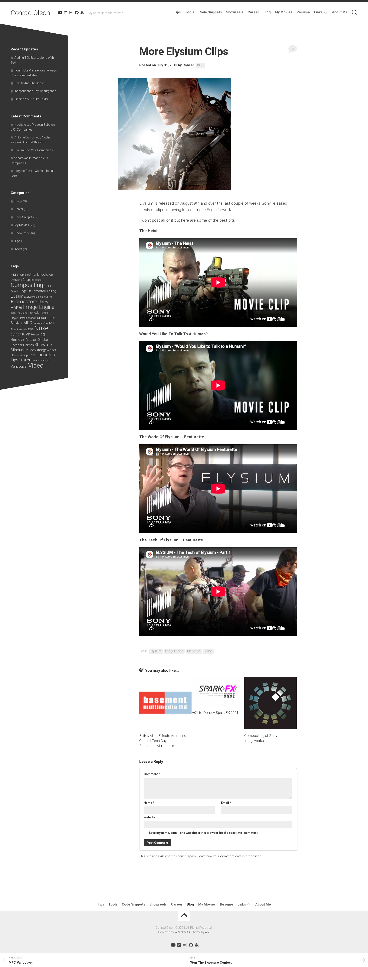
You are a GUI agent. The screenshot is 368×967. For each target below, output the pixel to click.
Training (35, 360)
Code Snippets (210, 12)
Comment (152, 774)
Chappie (28, 280)
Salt (35, 339)
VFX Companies (21, 129)
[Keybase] (82, 12)
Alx (207, 932)
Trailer (24, 360)
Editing (51, 291)
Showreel (43, 344)
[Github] (77, 12)
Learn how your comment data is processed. (229, 856)
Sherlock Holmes (22, 345)
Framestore (24, 301)
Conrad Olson (30, 13)
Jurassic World (26, 318)
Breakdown (16, 280)
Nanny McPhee (41, 323)
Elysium (156, 651)
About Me (340, 12)
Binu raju (20, 150)
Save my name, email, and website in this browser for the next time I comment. (204, 832)
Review (35, 334)
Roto (29, 340)
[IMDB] (71, 12)
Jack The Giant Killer (22, 312)
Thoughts (45, 354)
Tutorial (45, 360)
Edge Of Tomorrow (33, 291)
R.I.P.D (26, 334)
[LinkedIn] (66, 12)
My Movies (283, 12)
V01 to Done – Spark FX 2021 (215, 712)
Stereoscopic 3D (23, 355)
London (41, 318)
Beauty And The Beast (29, 83)
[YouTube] (60, 12)
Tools (189, 12)
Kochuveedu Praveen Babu (32, 124)
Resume (303, 12)
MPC (27, 322)
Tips (177, 12)
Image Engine (174, 651)
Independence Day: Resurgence (35, 91)
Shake (43, 339)
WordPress (182, 932)
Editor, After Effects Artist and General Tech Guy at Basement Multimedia (162, 740)
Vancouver (19, 366)
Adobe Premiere (20, 274)
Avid (51, 275)
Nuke (41, 328)
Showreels (234, 12)
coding (38, 280)
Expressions (30, 296)
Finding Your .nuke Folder (31, 99)
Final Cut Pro (45, 296)
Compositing (27, 284)
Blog (267, 12)
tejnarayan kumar (26, 158)
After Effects (38, 274)
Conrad (188, 65)
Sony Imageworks (42, 350)
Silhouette (19, 350)
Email (226, 802)
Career (253, 12)
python (16, 334)
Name (149, 802)
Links (318, 12)
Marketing (193, 651)
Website (149, 817)
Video (208, 651)
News (29, 329)
